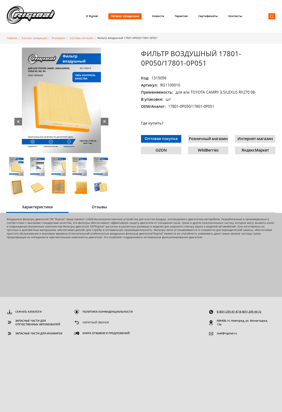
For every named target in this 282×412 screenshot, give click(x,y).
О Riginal (92, 16)
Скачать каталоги (28, 312)
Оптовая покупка (161, 139)
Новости (158, 16)
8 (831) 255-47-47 (228, 312)
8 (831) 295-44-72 (250, 312)
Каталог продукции (125, 16)
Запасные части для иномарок (39, 333)
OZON (161, 150)
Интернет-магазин (255, 139)
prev (18, 121)
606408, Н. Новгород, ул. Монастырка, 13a (242, 323)
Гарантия (181, 16)
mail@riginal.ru (227, 333)
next (104, 121)
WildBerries (208, 150)
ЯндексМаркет (255, 150)
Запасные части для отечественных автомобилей (37, 323)
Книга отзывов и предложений (106, 333)
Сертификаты (208, 16)
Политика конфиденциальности (107, 312)
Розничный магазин (208, 139)
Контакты (235, 16)
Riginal (31, 16)
